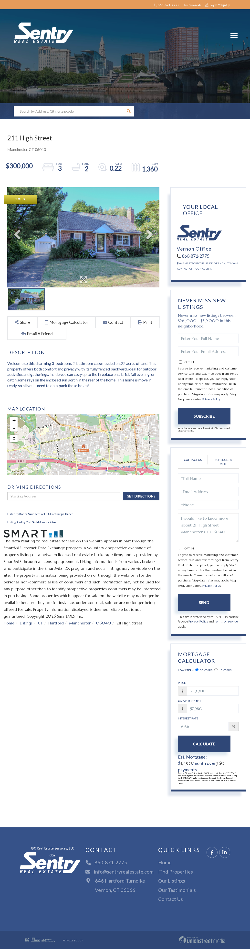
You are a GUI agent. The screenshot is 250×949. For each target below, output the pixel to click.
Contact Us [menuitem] (170, 899)
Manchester (80, 623)
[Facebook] (212, 852)
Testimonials (192, 5)
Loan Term (186, 670)
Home (9, 623)
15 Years (225, 670)
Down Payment (189, 700)
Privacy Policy (211, 399)
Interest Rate (188, 718)
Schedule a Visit (223, 462)
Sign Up (225, 5)
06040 (103, 623)
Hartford (56, 623)
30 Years (205, 670)
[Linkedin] (224, 852)
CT (40, 623)
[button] (128, 111)
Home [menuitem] (165, 862)
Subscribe (204, 416)
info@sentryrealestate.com (124, 872)
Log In (213, 5)
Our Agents (204, 268)
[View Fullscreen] (14, 438)
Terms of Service (226, 621)
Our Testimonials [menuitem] (177, 890)
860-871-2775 (168, 5)
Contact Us (185, 268)
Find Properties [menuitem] (175, 872)
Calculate (204, 743)
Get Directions (141, 496)
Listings (26, 623)
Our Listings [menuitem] (171, 881)
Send (204, 602)
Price (182, 683)
